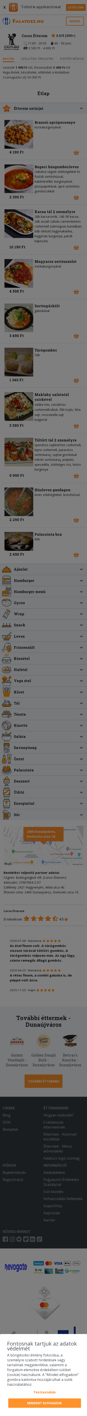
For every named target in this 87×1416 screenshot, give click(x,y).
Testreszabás (44, 1392)
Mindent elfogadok (44, 1403)
